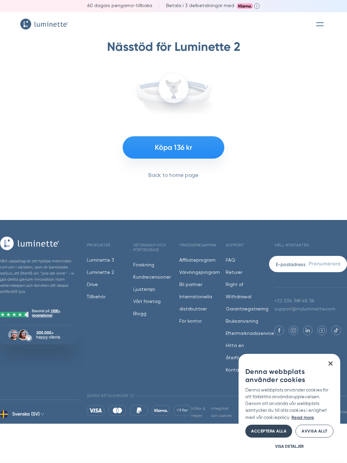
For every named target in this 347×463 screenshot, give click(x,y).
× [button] (330, 363)
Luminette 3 (100, 260)
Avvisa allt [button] (314, 431)
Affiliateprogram (197, 260)
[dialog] (289, 405)
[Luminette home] (39, 243)
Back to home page (173, 175)
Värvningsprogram (199, 272)
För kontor (190, 321)
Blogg (139, 313)
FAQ (230, 260)
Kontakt (234, 370)
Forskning (143, 265)
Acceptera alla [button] (268, 431)
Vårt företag (147, 301)
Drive (92, 284)
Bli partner (190, 284)
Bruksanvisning (242, 321)
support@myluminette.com (304, 309)
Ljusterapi (144, 289)
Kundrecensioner (152, 277)
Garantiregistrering (247, 309)
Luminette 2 (100, 272)
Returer (234, 272)
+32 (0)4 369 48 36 (294, 301)
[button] (289, 446)
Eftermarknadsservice (250, 333)
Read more (302, 417)
